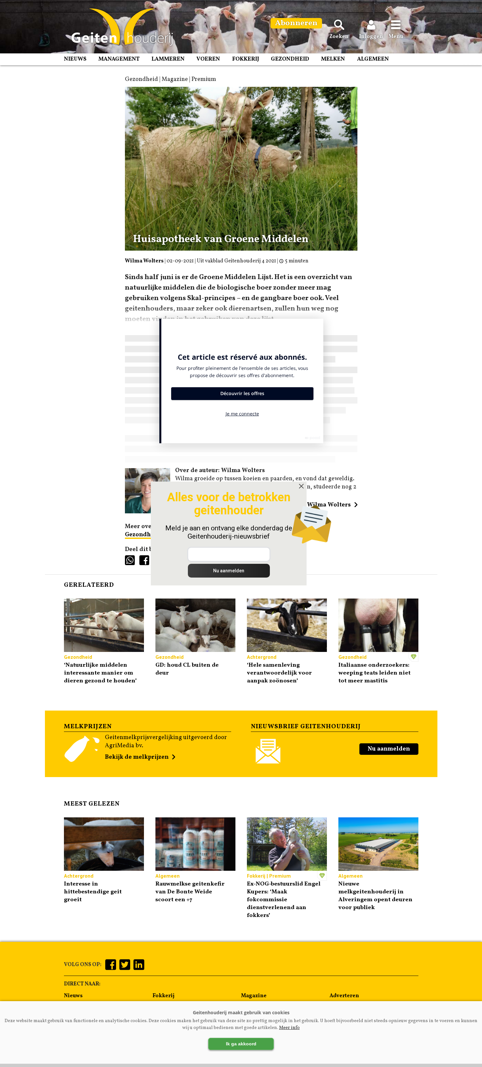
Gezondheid (290, 59)
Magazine (254, 996)
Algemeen (373, 59)
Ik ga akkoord (241, 1043)
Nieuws (75, 59)
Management (119, 59)
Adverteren (344, 996)
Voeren (208, 59)
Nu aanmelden (389, 749)
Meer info (289, 1028)
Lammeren (168, 59)
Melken (333, 59)
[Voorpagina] (119, 27)
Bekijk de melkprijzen (137, 757)
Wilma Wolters (144, 261)
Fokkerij (245, 59)
